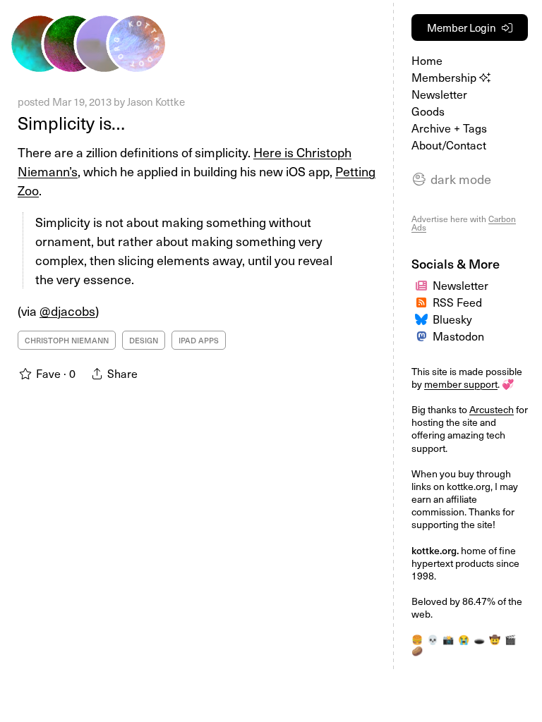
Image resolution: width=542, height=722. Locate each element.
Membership (445, 76)
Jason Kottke (156, 101)
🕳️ (479, 639)
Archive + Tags (449, 127)
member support (461, 384)
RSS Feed (457, 301)
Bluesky (452, 318)
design (143, 340)
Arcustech (491, 409)
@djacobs (67, 310)
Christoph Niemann (67, 340)
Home (426, 59)
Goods (428, 110)
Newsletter (439, 93)
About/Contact (448, 144)
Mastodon (458, 335)
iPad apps (199, 340)
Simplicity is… (71, 122)
